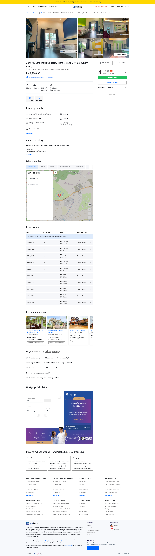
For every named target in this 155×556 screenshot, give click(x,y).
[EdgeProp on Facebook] (34, 553)
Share (123, 63)
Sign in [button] (127, 7)
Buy (44, 13)
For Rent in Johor (57, 487)
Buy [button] (29, 7)
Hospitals (79, 167)
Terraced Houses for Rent (60, 512)
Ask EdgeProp (52, 351)
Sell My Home (108, 509)
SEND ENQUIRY (113, 82)
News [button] (112, 7)
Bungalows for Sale (31, 506)
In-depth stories (83, 512)
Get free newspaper (94, 2)
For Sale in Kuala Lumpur (32, 482)
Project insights (63, 540)
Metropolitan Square (84, 487)
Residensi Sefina (83, 490)
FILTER (88, 227)
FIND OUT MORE (78, 420)
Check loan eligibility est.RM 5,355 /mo (41, 77)
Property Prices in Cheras (112, 482)
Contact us (90, 535)
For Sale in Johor (30, 487)
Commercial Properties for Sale (34, 514)
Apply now (40, 442)
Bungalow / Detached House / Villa (68, 13)
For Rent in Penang (58, 484)
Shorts (80, 517)
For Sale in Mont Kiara (32, 490)
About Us (89, 528)
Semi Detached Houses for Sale (34, 509)
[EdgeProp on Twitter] (41, 553)
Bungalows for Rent (58, 506)
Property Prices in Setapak (112, 484)
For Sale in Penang (31, 484)
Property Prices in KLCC (111, 492)
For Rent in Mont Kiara (58, 490)
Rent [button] (34, 7)
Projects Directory (110, 514)
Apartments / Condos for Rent (61, 503)
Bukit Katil (56, 13)
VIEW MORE (29, 495)
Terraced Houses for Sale (33, 512)
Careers (89, 525)
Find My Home (109, 512)
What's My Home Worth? (111, 506)
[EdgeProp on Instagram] (37, 553)
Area (55, 540)
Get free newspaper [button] (101, 6)
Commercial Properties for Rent (61, 514)
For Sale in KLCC (30, 492)
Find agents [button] (53, 7)
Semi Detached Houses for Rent (61, 509)
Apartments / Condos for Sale (34, 503)
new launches (69, 545)
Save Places (32, 167)
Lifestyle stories (83, 514)
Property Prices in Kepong (112, 490)
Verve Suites (82, 492)
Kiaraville (81, 484)
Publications (82, 506)
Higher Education (65, 167)
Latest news (82, 509)
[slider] (59, 397)
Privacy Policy (91, 533)
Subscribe (93, 548)
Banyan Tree (82, 482)
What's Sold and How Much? (112, 503)
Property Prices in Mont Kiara (113, 487)
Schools (52, 167)
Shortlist (105, 63)
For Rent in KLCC (57, 492)
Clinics (43, 167)
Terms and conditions (93, 530)
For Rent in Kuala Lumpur (59, 482)
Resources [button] (120, 7)
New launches (42, 7)
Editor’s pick (82, 503)
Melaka (49, 13)
